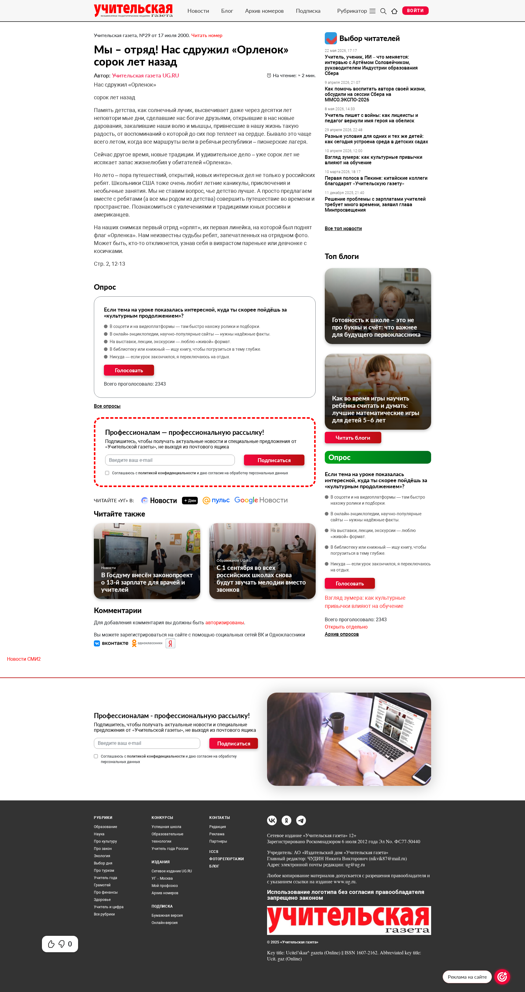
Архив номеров (264, 10)
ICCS (213, 852)
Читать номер (206, 35)
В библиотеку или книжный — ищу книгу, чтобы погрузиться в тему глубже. (185, 349)
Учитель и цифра (109, 907)
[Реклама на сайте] (502, 976)
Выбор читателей (369, 38)
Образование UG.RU (234, 560)
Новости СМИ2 (24, 659)
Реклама (217, 834)
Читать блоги (353, 437)
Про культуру (105, 841)
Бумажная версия (167, 915)
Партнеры (218, 841)
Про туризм (104, 870)
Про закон (103, 849)
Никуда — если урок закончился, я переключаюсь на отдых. (170, 356)
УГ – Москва (162, 878)
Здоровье (102, 900)
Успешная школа (166, 827)
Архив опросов (342, 634)
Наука (99, 834)
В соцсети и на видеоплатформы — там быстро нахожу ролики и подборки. (185, 326)
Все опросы (107, 406)
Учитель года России (170, 849)
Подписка (308, 10)
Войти (415, 10)
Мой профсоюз (165, 886)
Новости (198, 10)
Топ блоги (342, 256)
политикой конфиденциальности (167, 473)
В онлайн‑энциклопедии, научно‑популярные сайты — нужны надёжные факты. (190, 334)
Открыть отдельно (346, 627)
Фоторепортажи (226, 859)
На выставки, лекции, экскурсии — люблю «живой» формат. (170, 341)
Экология (102, 856)
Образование (105, 827)
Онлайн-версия (165, 923)
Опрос (339, 457)
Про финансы (106, 892)
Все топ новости (343, 228)
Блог (227, 10)
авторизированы (224, 623)
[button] (112, 643)
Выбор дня (103, 863)
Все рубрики (104, 914)
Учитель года (105, 878)
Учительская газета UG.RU (145, 75)
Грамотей (102, 885)
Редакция (217, 827)
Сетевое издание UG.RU (172, 871)
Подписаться (274, 460)
